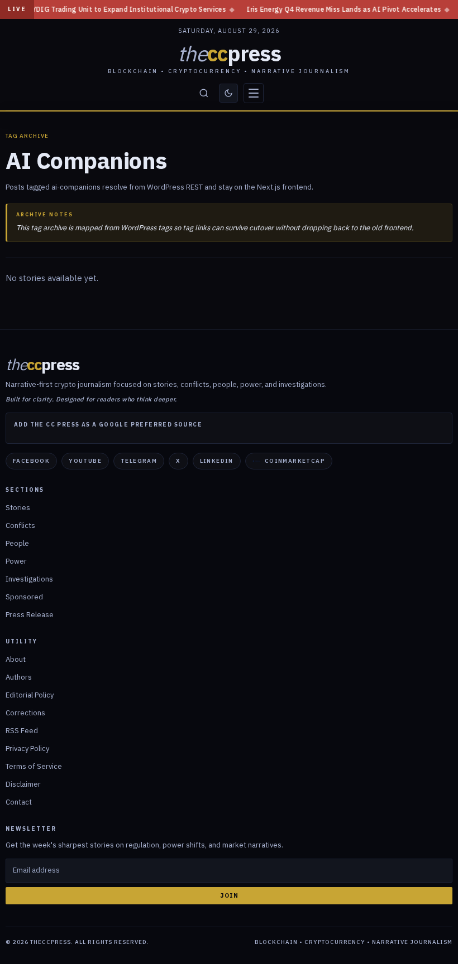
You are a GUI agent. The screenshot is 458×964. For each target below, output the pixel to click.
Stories (18, 507)
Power (16, 561)
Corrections (25, 713)
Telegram (139, 460)
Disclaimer (23, 784)
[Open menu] (254, 93)
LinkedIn (216, 460)
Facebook (31, 460)
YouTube (85, 460)
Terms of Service (34, 766)
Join (229, 895)
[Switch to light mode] (228, 93)
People (17, 543)
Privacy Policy (27, 748)
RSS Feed (22, 730)
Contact (19, 802)
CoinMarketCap (295, 460)
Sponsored (24, 597)
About (16, 659)
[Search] (203, 93)
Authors (19, 677)
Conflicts (20, 525)
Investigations (29, 579)
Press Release (30, 614)
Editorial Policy (30, 695)
